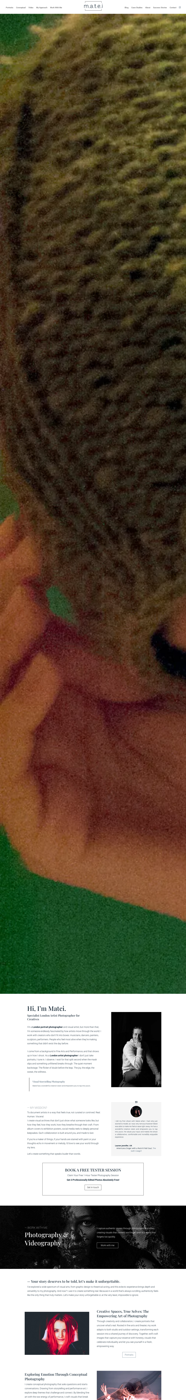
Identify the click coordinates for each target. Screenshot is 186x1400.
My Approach (41, 8)
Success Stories (160, 8)
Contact (173, 8)
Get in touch (93, 1187)
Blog (127, 8)
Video (30, 8)
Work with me (107, 1245)
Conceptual (21, 8)
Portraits (9, 8)
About (147, 8)
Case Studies (136, 8)
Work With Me (56, 8)
